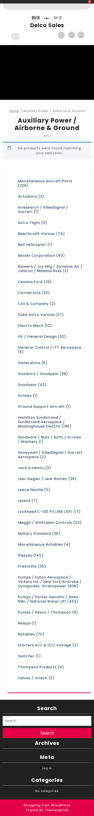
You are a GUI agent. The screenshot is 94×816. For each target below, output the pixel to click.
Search (47, 733)
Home (14, 111)
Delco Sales (47, 25)
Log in (47, 768)
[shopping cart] (79, 35)
